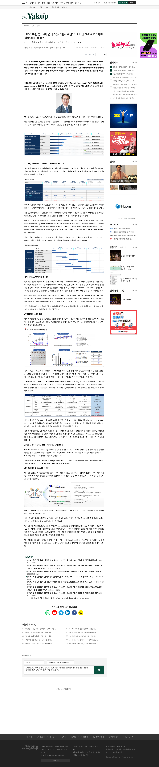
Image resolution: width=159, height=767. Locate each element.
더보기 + (134, 62)
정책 (39, 2)
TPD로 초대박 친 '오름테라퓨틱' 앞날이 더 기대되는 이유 (52, 598)
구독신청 (132, 3)
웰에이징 (73, 2)
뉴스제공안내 (41, 737)
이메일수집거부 (128, 737)
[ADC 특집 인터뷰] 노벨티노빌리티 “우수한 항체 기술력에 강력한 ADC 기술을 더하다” (64, 571)
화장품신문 (107, 3)
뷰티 (47, 7)
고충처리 (63, 737)
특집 (79, 2)
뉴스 (33, 26)
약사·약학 (59, 2)
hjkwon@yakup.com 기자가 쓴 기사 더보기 (49, 48)
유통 (41, 7)
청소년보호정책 (113, 737)
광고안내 (52, 737)
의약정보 (113, 3)
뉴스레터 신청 (123, 3)
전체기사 (33, 2)
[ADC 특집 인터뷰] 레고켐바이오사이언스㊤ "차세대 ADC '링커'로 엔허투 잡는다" (62, 560)
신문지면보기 (98, 3)
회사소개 (29, 737)
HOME (27, 26)
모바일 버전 (55, 760)
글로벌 (66, 2)
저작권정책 (84, 737)
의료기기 (64, 7)
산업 (43, 2)
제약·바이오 (33, 7)
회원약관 (73, 737)
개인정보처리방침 (98, 737)
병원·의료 (50, 2)
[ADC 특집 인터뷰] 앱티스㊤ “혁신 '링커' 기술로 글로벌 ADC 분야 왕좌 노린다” (61, 582)
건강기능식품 (55, 7)
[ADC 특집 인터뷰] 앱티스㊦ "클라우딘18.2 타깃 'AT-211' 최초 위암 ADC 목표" (61, 577)
